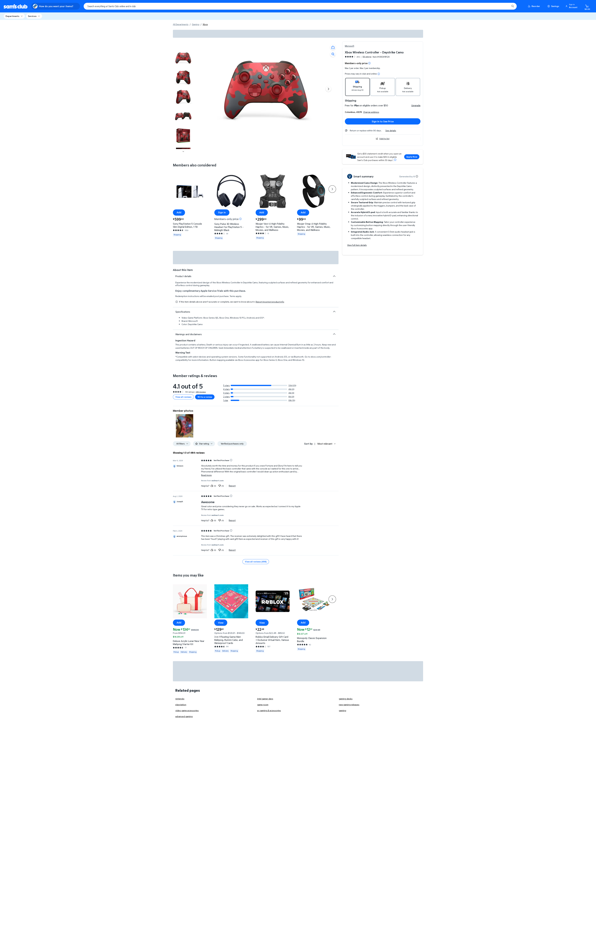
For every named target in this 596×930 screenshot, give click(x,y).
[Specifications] (334, 311)
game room (262, 704)
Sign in (222, 212)
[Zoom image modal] (333, 54)
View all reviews (183, 396)
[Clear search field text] (505, 6)
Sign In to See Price (383, 121)
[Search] (512, 6)
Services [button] (32, 16)
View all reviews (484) (255, 561)
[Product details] (334, 276)
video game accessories (187, 710)
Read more (206, 475)
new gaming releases (349, 704)
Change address (371, 112)
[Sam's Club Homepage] (15, 6)
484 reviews (201, 392)
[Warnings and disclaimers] (334, 334)
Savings (555, 6)
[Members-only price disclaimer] (240, 219)
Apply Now (411, 156)
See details (390, 130)
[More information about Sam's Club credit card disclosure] (395, 159)
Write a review (205, 396)
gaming (342, 710)
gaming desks (345, 698)
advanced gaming (184, 716)
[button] (572, 6)
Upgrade (415, 105)
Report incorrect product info (270, 301)
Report (232, 485)
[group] (358, 56)
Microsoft (349, 45)
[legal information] (378, 74)
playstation (180, 704)
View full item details (357, 245)
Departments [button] (12, 16)
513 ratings (367, 57)
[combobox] (300, 6)
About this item (183, 270)
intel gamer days (265, 698)
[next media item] (328, 89)
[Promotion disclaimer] (369, 63)
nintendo (179, 698)
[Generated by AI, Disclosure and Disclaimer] (417, 176)
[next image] (183, 151)
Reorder (536, 6)
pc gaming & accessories (269, 710)
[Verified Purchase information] (231, 460)
